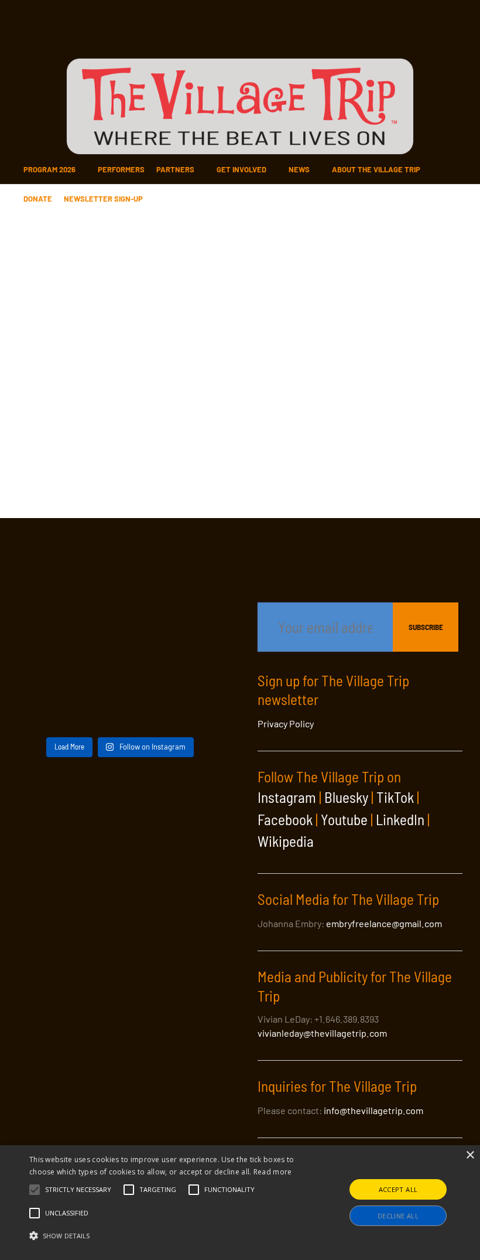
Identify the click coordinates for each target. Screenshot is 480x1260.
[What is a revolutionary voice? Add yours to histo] (119, 709)
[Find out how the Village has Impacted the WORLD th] (50, 626)
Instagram (287, 797)
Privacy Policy (286, 723)
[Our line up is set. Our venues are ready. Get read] (189, 709)
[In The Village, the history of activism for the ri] (189, 667)
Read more (272, 1172)
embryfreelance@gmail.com (384, 923)
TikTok (395, 797)
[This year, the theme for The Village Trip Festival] (189, 585)
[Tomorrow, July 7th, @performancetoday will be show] (50, 667)
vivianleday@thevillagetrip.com (322, 1032)
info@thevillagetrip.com (373, 1110)
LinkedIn (400, 819)
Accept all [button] (398, 1189)
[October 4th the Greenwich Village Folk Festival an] (119, 585)
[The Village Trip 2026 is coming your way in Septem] (50, 709)
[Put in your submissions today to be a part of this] (119, 626)
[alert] (240, 1202)
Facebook (285, 819)
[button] (78, 1189)
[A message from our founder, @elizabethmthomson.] (50, 585)
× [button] (469, 1155)
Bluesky (346, 797)
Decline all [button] (398, 1215)
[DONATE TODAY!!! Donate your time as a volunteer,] (189, 626)
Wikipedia (286, 841)
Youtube (344, 819)
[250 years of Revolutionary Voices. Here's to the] (119, 667)
